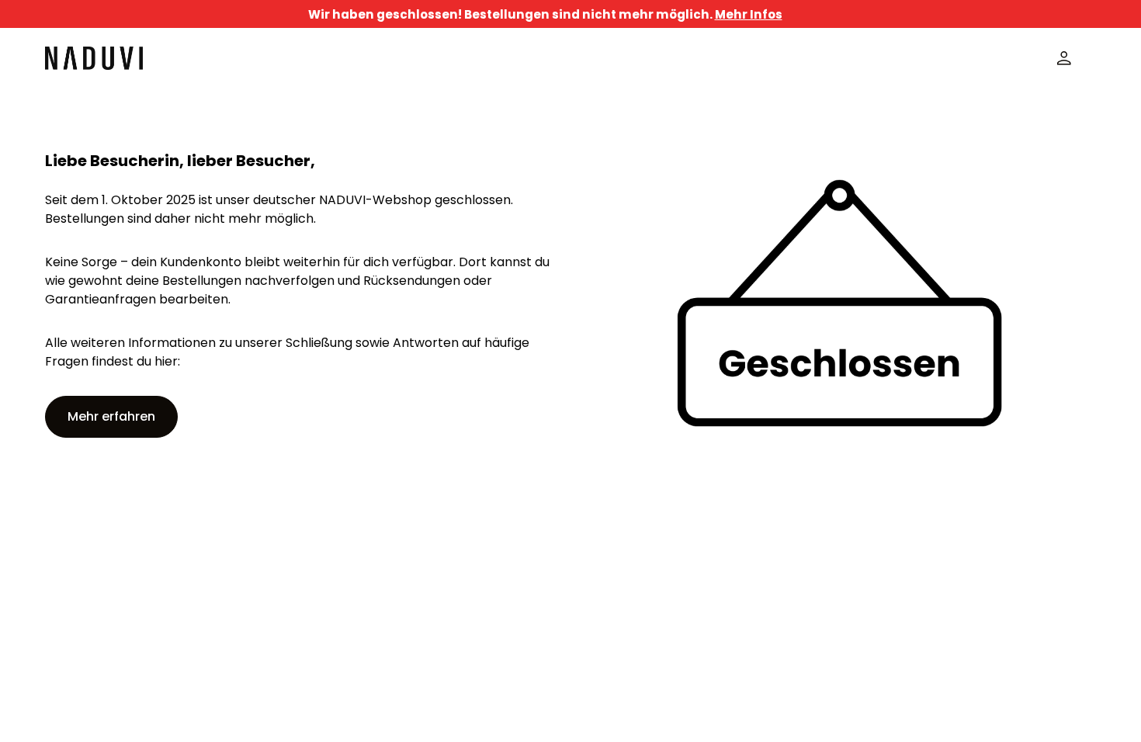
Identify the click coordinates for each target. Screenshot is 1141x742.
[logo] (94, 58)
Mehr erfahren (111, 416)
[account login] (1064, 58)
